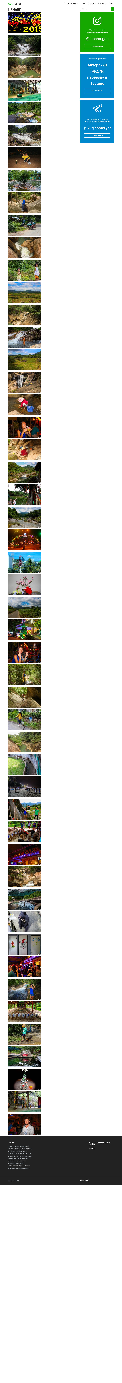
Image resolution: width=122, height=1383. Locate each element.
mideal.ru (92, 1148)
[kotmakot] (85, 1180)
